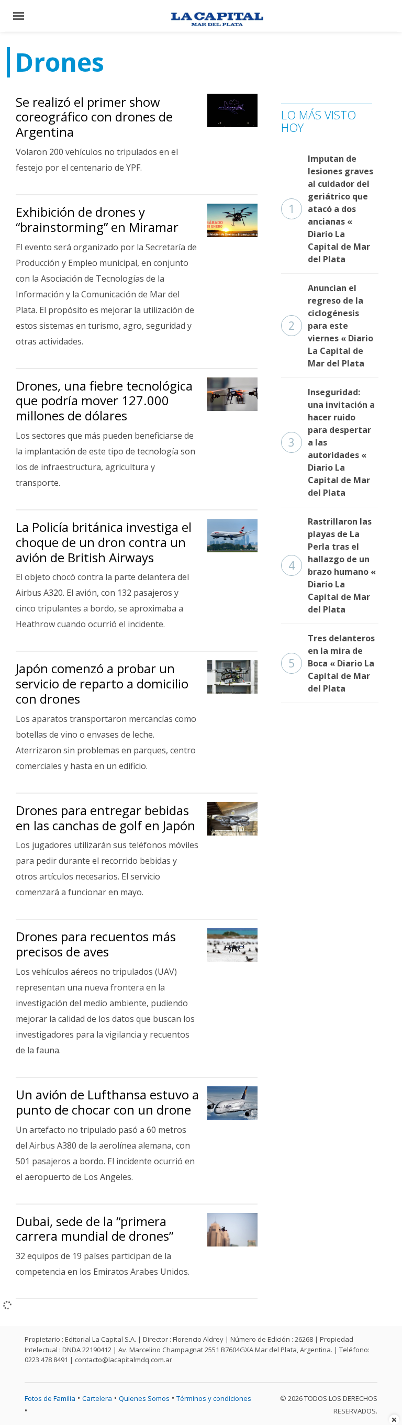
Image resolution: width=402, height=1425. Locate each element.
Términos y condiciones (213, 1398)
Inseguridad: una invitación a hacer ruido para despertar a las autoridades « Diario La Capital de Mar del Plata (331, 442)
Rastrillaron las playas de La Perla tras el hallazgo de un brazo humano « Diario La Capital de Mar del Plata (332, 565)
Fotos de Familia (50, 1398)
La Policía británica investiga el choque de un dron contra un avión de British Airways (104, 542)
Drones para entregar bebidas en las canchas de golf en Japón (105, 817)
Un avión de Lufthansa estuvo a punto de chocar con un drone (107, 1102)
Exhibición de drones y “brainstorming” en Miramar (97, 219)
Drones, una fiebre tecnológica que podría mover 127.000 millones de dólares (104, 401)
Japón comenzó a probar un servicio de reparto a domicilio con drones (102, 683)
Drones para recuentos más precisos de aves (96, 944)
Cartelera (97, 1398)
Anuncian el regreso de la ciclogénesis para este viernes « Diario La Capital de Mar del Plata (330, 325)
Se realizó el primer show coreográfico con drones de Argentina (94, 117)
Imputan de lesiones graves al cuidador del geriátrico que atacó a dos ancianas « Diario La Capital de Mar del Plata (330, 209)
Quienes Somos (144, 1398)
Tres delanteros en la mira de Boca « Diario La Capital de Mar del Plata (331, 663)
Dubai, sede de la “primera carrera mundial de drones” (94, 1228)
